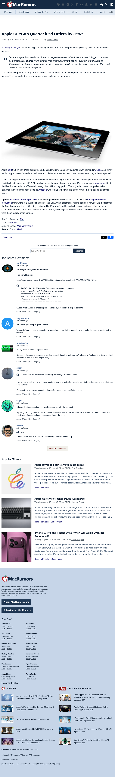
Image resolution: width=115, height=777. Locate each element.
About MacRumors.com (16, 602)
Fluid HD (40, 764)
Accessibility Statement (9, 759)
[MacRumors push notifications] (86, 4)
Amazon (42, 189)
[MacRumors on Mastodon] (76, 4)
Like (29, 312)
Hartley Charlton (79, 502)
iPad (22, 219)
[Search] (107, 4)
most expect (100, 183)
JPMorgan (11, 222)
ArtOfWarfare (22, 343)
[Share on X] (104, 237)
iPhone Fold (59, 12)
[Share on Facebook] (111, 237)
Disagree (36, 312)
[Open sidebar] (112, 5)
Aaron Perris (31, 674)
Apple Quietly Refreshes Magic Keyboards (59, 498)
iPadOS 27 (88, 12)
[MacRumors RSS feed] (91, 4)
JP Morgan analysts (11, 47)
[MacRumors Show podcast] (58, 4)
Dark (57, 764)
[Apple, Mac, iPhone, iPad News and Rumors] (22, 8)
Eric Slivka (30, 623)
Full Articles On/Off (23, 764)
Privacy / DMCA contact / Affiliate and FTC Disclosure (20, 755)
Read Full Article (41, 488)
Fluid (34, 764)
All (111, 12)
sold (10, 170)
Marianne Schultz (33, 654)
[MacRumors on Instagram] (63, 4)
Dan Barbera (6, 664)
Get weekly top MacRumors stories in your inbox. (57, 246)
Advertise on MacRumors (17, 610)
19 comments (56, 559)
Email (3, 628)
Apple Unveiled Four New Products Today (59, 464)
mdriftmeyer (22, 263)
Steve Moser (6, 674)
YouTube (11, 688)
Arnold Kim (52, 39)
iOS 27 (74, 12)
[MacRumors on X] (72, 4)
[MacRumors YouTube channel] (81, 4)
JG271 (19, 368)
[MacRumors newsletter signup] (95, 4)
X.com (9, 628)
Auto (47, 764)
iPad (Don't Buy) (25, 226)
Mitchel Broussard (8, 644)
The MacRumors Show (79, 688)
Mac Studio (24, 12)
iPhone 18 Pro (41, 12)
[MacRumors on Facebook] (67, 4)
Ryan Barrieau (31, 664)
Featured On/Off (8, 764)
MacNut (19, 426)
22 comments (7, 237)
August (98, 170)
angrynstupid (22, 318)
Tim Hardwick (31, 644)
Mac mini (8, 12)
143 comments (57, 522)
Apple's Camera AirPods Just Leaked (32, 719)
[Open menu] (3, 4)
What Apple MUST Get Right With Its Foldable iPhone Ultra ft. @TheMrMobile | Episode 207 (92, 697)
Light (52, 764)
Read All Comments (57, 448)
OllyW (19, 400)
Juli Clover (5, 633)
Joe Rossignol (78, 468)
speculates (24, 199)
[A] (7, 329)
